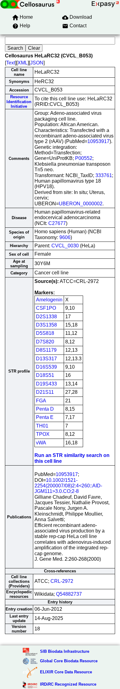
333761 (103, 175)
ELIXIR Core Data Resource (66, 672)
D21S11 (45, 392)
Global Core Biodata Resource (69, 661)
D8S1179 (46, 350)
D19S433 (46, 383)
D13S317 (46, 358)
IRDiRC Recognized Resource (68, 684)
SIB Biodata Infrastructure (64, 651)
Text (10, 62)
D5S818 (45, 333)
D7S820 (45, 341)
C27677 (57, 223)
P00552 (83, 158)
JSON (36, 62)
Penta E (45, 417)
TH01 (42, 425)
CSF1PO (46, 308)
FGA (41, 400)
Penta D (45, 409)
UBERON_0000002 (80, 203)
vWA (41, 442)
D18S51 (45, 375)
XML (23, 62)
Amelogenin (49, 299)
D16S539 (46, 367)
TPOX (43, 434)
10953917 (98, 141)
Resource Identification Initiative (18, 102)
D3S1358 (46, 324)
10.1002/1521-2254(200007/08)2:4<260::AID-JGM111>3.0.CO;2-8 (68, 486)
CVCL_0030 (65, 245)
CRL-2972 (61, 581)
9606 (64, 237)
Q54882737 (69, 594)
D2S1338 (46, 316)
